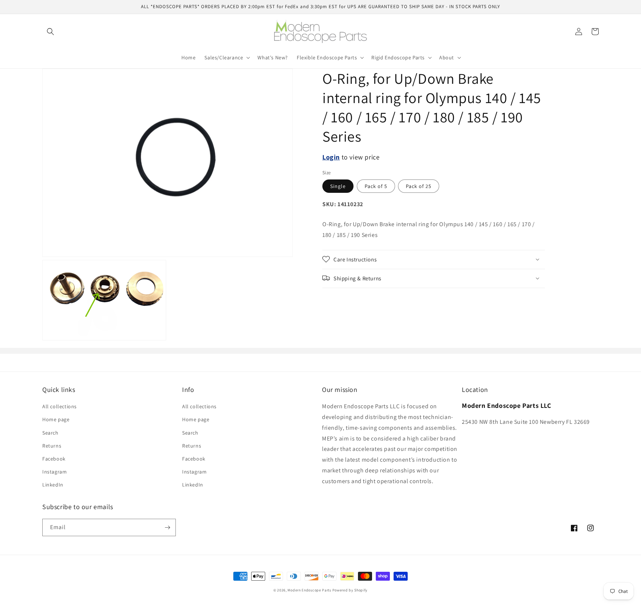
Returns (51, 445)
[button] (50, 31)
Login (331, 157)
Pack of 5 (376, 186)
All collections (59, 406)
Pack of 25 (418, 186)
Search (50, 432)
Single (338, 186)
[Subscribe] (167, 527)
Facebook (54, 458)
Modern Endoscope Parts (309, 590)
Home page (55, 419)
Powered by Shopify (350, 590)
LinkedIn (52, 484)
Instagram (54, 471)
